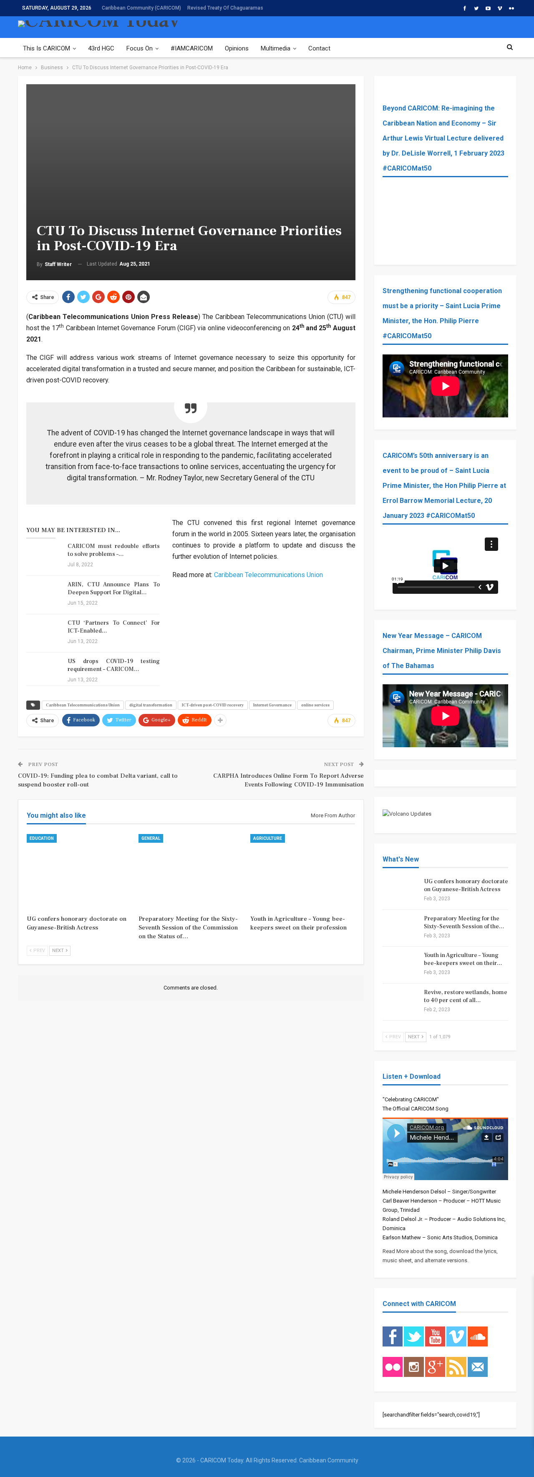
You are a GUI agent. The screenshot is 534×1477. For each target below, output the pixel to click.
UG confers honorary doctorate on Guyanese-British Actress (466, 885)
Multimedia (275, 48)
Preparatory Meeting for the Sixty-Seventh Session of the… (464, 922)
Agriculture (267, 838)
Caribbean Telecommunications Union (268, 575)
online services (315, 705)
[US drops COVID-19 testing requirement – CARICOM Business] (44, 671)
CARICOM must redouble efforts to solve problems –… (114, 550)
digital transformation (150, 705)
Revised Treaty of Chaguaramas (225, 8)
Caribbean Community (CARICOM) (141, 8)
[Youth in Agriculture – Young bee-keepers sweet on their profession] (302, 870)
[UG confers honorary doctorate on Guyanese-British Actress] (79, 870)
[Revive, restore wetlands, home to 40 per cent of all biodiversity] (400, 1002)
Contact (319, 48)
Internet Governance (272, 705)
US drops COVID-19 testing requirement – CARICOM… (114, 665)
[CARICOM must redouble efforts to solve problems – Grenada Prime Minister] (44, 556)
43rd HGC (101, 48)
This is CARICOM (46, 48)
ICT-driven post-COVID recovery (213, 705)
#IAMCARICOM (192, 48)
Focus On (139, 48)
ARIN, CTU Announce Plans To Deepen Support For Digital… (114, 588)
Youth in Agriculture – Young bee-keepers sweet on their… (463, 959)
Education (42, 838)
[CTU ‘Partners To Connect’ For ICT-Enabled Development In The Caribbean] (44, 632)
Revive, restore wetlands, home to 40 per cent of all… (465, 996)
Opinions (237, 48)
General (150, 838)
